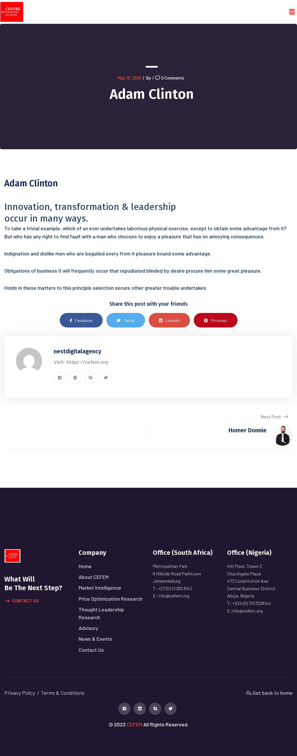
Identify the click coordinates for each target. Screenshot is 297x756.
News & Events (95, 639)
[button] (292, 11)
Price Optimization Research (110, 598)
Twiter (129, 320)
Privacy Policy (19, 693)
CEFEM (134, 724)
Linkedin (172, 320)
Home (85, 566)
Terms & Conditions (62, 693)
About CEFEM (94, 577)
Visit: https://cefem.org (81, 362)
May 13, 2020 (129, 77)
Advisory (88, 628)
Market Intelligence (100, 587)
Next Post (271, 416)
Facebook (84, 320)
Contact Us (25, 600)
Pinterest (219, 320)
